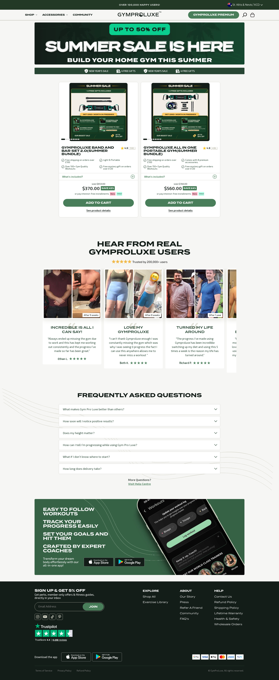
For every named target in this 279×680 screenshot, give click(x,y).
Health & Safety (226, 618)
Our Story (187, 596)
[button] (63, 139)
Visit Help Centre (139, 484)
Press (184, 602)
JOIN (93, 607)
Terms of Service (43, 670)
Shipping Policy (226, 607)
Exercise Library (155, 602)
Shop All (149, 596)
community (83, 15)
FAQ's (184, 618)
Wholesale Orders (228, 624)
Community (189, 613)
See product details (98, 210)
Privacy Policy (64, 670)
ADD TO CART (98, 203)
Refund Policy (225, 602)
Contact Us (223, 596)
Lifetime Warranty (228, 613)
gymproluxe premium (213, 15)
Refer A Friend (191, 607)
